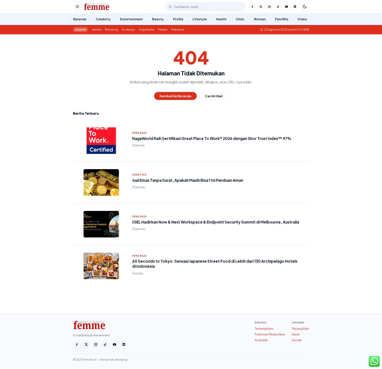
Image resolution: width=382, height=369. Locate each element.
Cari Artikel (214, 96)
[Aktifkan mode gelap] (304, 6)
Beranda (79, 19)
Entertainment (131, 19)
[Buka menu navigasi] (77, 6)
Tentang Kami (264, 328)
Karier (296, 334)
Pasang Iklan (300, 328)
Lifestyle (200, 19)
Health (221, 19)
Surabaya (128, 29)
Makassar (177, 29)
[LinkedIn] (294, 6)
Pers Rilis (281, 19)
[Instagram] (269, 6)
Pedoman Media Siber (270, 334)
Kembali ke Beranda (175, 96)
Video (302, 19)
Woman (260, 19)
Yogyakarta (146, 29)
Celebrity (103, 19)
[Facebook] (252, 6)
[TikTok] (277, 6)
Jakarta (96, 29)
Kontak (297, 340)
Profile (178, 19)
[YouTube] (286, 6)
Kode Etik (261, 340)
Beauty (158, 19)
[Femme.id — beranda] (124, 6)
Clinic (240, 19)
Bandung (111, 29)
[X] (260, 6)
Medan (163, 29)
